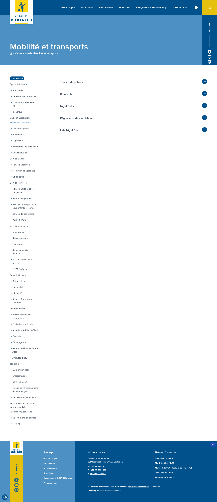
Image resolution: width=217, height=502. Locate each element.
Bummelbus (18, 134)
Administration (106, 7)
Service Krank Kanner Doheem (23, 301)
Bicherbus (17, 111)
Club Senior (18, 231)
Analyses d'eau (19, 357)
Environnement (17, 308)
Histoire (16, 423)
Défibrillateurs (19, 281)
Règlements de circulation (25, 146)
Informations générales (21, 411)
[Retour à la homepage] (11, 53)
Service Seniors (17, 225)
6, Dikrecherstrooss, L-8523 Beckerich (105, 461)
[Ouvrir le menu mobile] (196, 7)
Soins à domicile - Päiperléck (21, 251)
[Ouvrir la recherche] (209, 7)
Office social (18, 176)
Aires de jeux (18, 90)
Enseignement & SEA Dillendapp (151, 7)
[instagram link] (209, 62)
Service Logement (21, 164)
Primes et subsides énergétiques (21, 316)
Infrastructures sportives (24, 96)
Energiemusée (19, 375)
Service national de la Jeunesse (23, 190)
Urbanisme (124, 7)
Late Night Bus (19, 152)
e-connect (100, 490)
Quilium (118, 490)
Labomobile (18, 287)
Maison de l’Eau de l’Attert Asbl (25, 350)
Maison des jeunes (21, 198)
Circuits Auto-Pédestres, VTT (24, 104)
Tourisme (14, 363)
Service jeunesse (18, 182)
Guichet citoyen (67, 7)
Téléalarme (17, 243)
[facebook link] (209, 52)
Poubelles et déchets (22, 324)
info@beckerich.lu (98, 473)
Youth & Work (19, 219)
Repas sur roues (20, 237)
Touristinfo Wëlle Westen (24, 397)
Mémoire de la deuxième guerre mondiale (22, 405)
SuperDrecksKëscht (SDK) (25, 330)
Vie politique (87, 7)
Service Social (17, 158)
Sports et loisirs (17, 84)
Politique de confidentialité (138, 486)
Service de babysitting (23, 213)
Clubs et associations (20, 117)
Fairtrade (16, 336)
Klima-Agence (19, 342)
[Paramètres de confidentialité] (5, 497)
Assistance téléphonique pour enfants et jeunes (24, 206)
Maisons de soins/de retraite (22, 261)
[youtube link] (209, 57)
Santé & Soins (17, 275)
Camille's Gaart (19, 381)
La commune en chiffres (24, 417)
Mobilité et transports (20, 122)
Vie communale (180, 7)
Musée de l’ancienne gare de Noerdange (25, 389)
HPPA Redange (20, 269)
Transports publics (21, 128)
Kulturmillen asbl (20, 369)
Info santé (17, 293)
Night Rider (17, 140)
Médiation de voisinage (23, 170)
